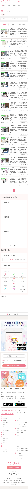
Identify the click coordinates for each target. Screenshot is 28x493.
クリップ (24, 36)
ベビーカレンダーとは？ (11, 478)
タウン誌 (18, 418)
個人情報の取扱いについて (9, 480)
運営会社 (19, 478)
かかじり (17, 5)
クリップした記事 (14, 314)
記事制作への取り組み (8, 410)
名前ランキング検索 (21, 412)
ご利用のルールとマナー (14, 356)
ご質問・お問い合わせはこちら (14, 366)
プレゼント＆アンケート (21, 422)
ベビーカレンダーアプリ (21, 430)
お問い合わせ (13, 484)
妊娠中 (4, 424)
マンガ (12, 5)
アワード (18, 414)
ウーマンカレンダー (21, 439)
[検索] (22, 2)
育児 (4, 428)
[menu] (25, 2)
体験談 (4, 434)
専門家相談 (5, 418)
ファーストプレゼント (21, 426)
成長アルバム (5, 444)
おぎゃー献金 (19, 457)
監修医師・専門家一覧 (8, 413)
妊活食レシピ (5, 442)
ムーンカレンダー (20, 437)
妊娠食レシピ (5, 440)
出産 (4, 426)
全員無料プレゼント (21, 424)
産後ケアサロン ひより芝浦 (21, 450)
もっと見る (13, 245)
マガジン (18, 416)
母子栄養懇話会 (20, 459)
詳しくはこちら (21, 401)
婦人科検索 (5, 451)
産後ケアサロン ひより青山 (21, 448)
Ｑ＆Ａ (4, 432)
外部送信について (19, 480)
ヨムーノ (18, 444)
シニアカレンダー (20, 441)
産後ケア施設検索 (6, 448)
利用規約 (23, 482)
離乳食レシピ (5, 438)
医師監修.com (20, 446)
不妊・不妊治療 (6, 430)
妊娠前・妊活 (5, 422)
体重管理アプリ (20, 432)
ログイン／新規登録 (14, 468)
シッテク (18, 442)
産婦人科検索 (5, 450)
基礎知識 (4, 420)
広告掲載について (16, 482)
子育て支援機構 (20, 455)
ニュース (6, 5)
